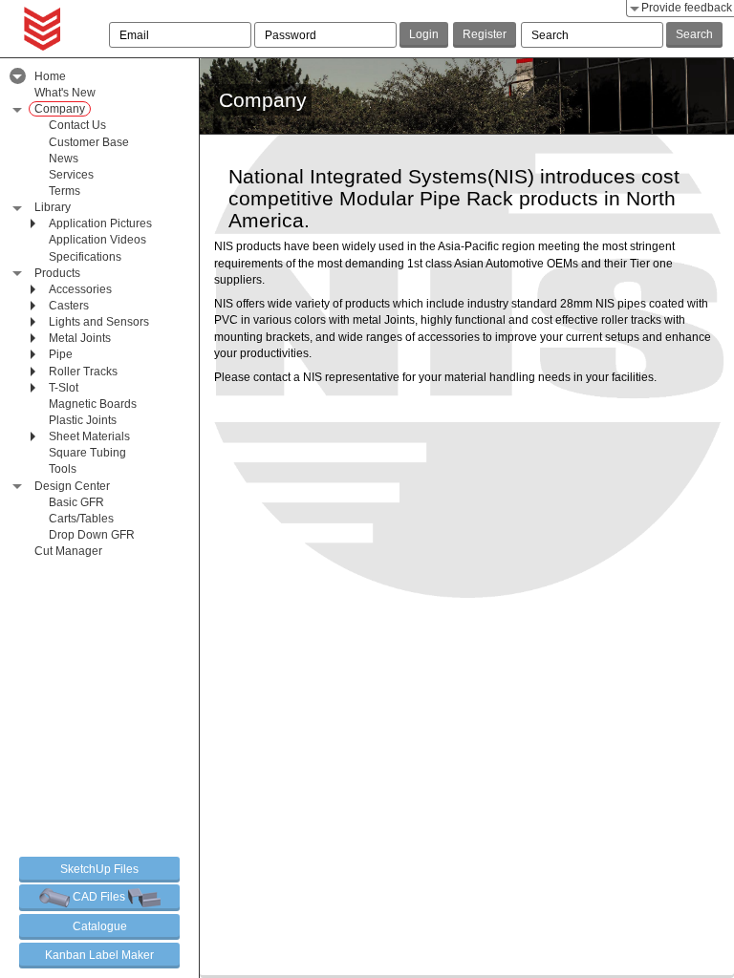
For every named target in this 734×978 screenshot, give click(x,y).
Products (57, 273)
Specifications (85, 257)
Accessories (80, 289)
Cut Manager (68, 551)
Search (694, 34)
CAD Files (99, 897)
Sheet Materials (89, 436)
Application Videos (97, 239)
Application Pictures (100, 223)
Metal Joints (80, 338)
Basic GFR (76, 502)
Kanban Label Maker (99, 955)
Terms (64, 191)
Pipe (61, 354)
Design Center (72, 486)
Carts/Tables (81, 518)
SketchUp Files (99, 869)
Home (50, 76)
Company (59, 109)
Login (424, 34)
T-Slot (63, 387)
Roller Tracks (83, 371)
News (63, 158)
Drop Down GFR (92, 535)
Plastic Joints (83, 420)
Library (52, 207)
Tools (62, 469)
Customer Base (89, 142)
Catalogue (100, 926)
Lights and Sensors (99, 322)
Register (485, 34)
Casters (69, 305)
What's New (65, 92)
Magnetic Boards (93, 404)
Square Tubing (87, 452)
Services (71, 174)
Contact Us (77, 125)
